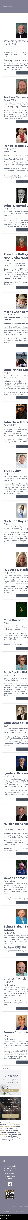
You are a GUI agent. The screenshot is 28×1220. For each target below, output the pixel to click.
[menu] (25, 6)
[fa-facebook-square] (9, 1184)
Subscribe (11, 1090)
